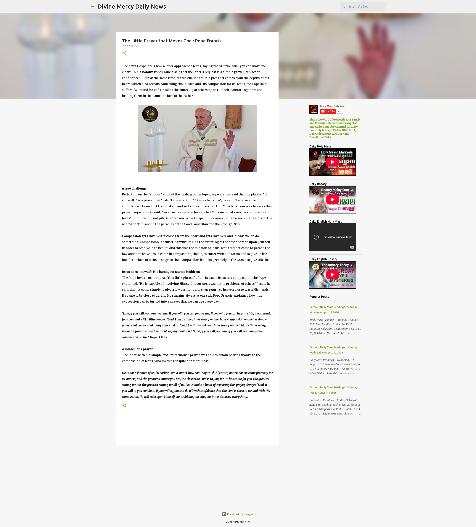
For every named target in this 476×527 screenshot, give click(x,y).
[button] (124, 53)
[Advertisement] (197, 477)
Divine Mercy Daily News (131, 6)
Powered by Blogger (240, 514)
